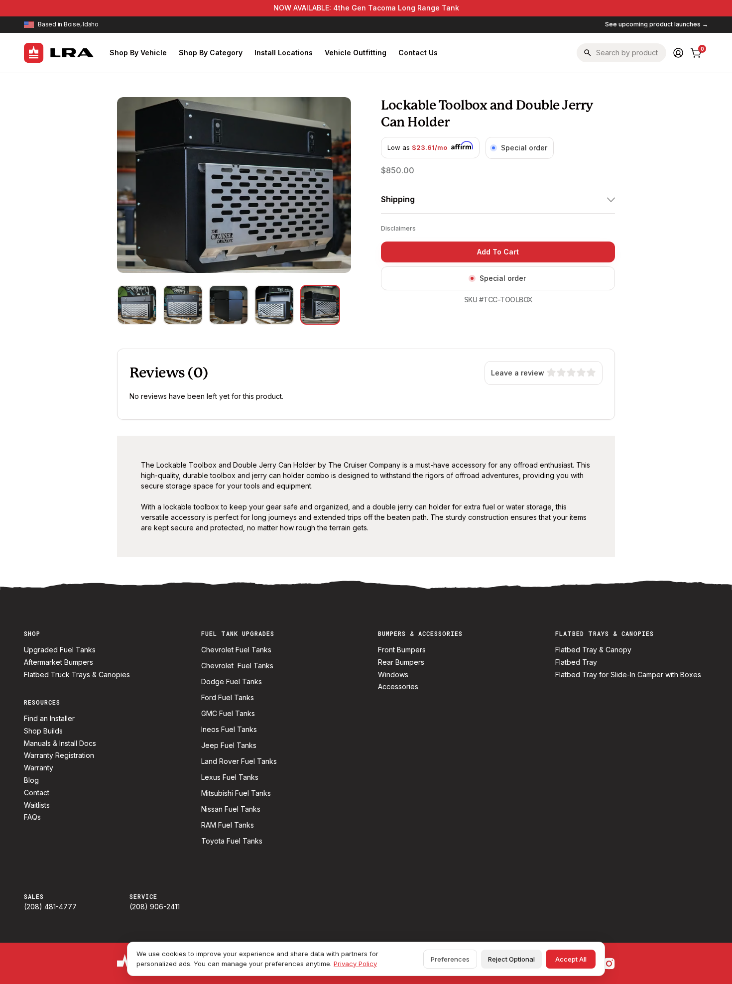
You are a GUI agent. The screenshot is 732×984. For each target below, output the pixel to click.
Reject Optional (511, 959)
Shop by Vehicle (138, 52)
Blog (31, 780)
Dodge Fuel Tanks (231, 682)
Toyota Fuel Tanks (231, 841)
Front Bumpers (402, 650)
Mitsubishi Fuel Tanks (236, 793)
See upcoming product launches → (656, 24)
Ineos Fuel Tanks (229, 730)
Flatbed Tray (576, 662)
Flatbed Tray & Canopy (593, 650)
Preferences (450, 959)
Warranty (38, 768)
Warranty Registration (59, 755)
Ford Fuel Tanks (227, 698)
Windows (393, 675)
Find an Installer (49, 719)
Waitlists (37, 805)
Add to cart (498, 251)
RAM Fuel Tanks (227, 825)
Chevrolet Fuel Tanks (236, 650)
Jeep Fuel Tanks (228, 745)
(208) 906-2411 (154, 907)
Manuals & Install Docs (60, 743)
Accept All (571, 959)
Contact (36, 793)
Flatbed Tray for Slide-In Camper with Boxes (628, 675)
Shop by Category (211, 52)
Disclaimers (398, 228)
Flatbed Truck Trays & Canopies (77, 675)
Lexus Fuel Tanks (229, 777)
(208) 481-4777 (50, 907)
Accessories (398, 687)
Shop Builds (43, 731)
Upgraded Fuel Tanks (60, 650)
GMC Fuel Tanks (228, 714)
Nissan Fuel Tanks (230, 809)
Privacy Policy (355, 964)
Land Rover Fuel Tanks (239, 761)
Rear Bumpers (401, 662)
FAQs (32, 817)
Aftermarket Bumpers (58, 662)
